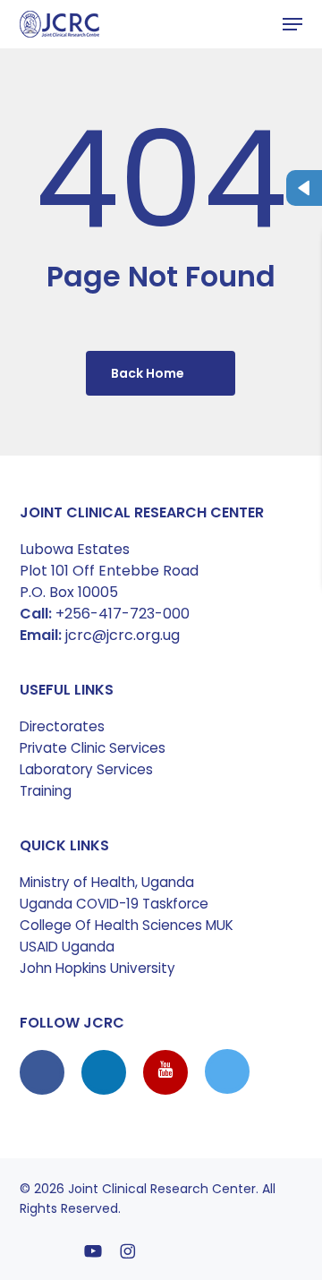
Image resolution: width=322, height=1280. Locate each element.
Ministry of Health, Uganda (107, 882)
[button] (292, 24)
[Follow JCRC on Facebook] (44, 1072)
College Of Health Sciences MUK (126, 925)
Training (46, 790)
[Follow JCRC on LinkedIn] (105, 1072)
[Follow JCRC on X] (227, 1072)
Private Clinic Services (92, 747)
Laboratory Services (86, 769)
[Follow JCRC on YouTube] (167, 1072)
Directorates (62, 726)
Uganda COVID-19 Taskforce (114, 903)
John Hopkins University (97, 968)
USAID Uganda (67, 946)
